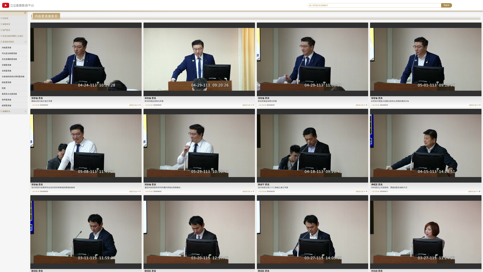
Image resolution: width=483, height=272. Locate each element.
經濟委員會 (6, 105)
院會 (4, 88)
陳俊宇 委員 (263, 184)
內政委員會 (6, 47)
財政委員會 (6, 82)
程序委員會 (6, 100)
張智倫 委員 (37, 98)
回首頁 (5, 18)
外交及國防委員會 (9, 59)
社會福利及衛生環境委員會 (13, 76)
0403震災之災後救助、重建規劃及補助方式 (389, 187)
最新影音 (6, 24)
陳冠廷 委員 (37, 271)
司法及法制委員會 (9, 53)
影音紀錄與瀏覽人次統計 (13, 36)
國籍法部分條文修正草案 (41, 101)
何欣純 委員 (377, 271)
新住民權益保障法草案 (154, 101)
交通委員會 (6, 65)
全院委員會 (6, 71)
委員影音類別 (8, 42)
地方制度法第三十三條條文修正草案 (273, 187)
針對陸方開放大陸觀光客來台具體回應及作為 (390, 101)
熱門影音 (6, 30)
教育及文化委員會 (9, 94)
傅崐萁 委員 (377, 184)
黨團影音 (6, 111)
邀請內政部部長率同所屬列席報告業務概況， (163, 187)
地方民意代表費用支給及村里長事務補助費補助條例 (53, 187)
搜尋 (447, 5)
